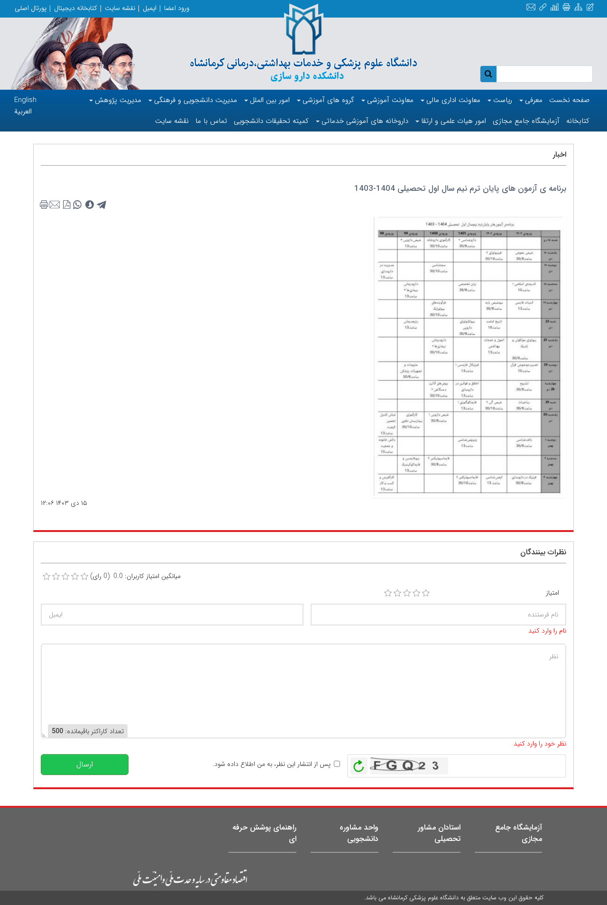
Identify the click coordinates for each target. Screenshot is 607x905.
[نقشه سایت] (578, 8)
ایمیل (149, 8)
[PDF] (67, 205)
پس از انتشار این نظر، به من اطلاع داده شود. (271, 764)
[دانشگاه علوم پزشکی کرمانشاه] (303, 43)
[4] (416, 593)
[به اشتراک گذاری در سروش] (89, 205)
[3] (407, 593)
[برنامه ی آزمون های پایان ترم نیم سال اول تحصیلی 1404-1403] (468, 356)
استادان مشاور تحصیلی (439, 833)
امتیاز (552, 593)
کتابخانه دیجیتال (75, 8)
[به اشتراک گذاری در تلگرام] (102, 205)
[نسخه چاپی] (566, 7)
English (25, 100)
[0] (46, 576)
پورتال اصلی (30, 8)
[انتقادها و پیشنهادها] (590, 8)
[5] (426, 593)
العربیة (23, 111)
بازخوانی (359, 763)
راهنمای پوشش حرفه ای (264, 833)
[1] (388, 593)
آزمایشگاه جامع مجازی (518, 833)
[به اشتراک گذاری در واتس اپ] (77, 205)
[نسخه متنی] (46, 205)
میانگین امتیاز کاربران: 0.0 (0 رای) (135, 576)
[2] (397, 593)
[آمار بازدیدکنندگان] (554, 8)
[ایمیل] (530, 8)
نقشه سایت (120, 8)
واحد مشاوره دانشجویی (359, 833)
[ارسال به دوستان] (56, 205)
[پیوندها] (542, 8)
